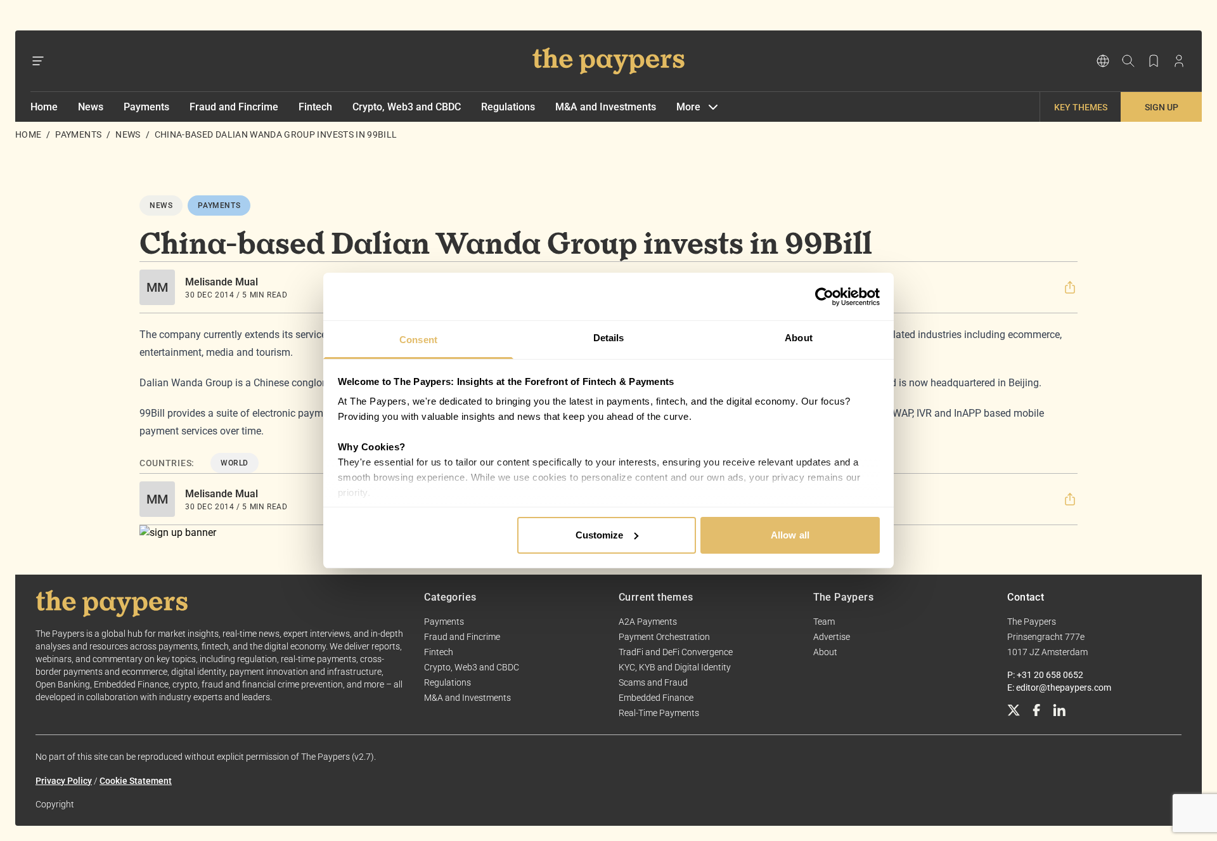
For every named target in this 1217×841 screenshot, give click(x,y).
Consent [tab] (418, 339)
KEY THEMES (1080, 107)
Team (824, 621)
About (825, 652)
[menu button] (38, 60)
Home (44, 107)
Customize (600, 535)
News (90, 107)
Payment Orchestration (664, 637)
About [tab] (799, 337)
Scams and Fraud (653, 682)
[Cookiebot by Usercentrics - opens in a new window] (824, 296)
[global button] (1103, 60)
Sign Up (1161, 107)
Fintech (315, 107)
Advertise (831, 637)
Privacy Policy (63, 781)
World (234, 463)
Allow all (790, 535)
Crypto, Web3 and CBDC (406, 107)
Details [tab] (608, 337)
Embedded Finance (656, 698)
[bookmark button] (1153, 60)
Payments (146, 107)
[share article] (1070, 287)
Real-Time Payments (659, 713)
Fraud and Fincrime (234, 107)
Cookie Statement (136, 781)
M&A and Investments (605, 107)
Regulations (508, 107)
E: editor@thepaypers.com (1059, 687)
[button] (1070, 287)
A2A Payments (648, 621)
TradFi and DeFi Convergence (676, 652)
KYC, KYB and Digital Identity (675, 667)
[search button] (1128, 60)
